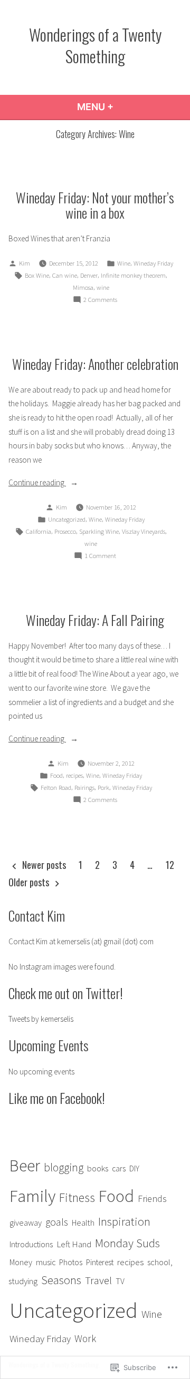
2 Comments (100, 300)
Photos (70, 1262)
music (45, 1262)
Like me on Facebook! (56, 1098)
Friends (152, 1198)
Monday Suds (127, 1243)
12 (170, 865)
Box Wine (37, 275)
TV (120, 1281)
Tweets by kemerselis (40, 1019)
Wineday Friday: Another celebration (95, 364)
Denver (89, 275)
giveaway (26, 1222)
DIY (134, 1168)
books (97, 1168)
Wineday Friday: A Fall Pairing (95, 620)
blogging (63, 1167)
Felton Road (56, 787)
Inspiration (124, 1221)
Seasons (61, 1280)
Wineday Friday (153, 263)
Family (32, 1196)
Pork (103, 787)
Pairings (84, 787)
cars (119, 1168)
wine (103, 287)
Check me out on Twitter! (65, 993)
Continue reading (37, 483)
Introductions (31, 1244)
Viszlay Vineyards (143, 531)
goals (56, 1222)
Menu (123, 106)
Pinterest (99, 1262)
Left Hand (73, 1244)
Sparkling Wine (99, 531)
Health (83, 1222)
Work (85, 1338)
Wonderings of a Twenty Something (95, 45)
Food (56, 775)
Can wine (64, 275)
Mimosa (83, 287)
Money (21, 1262)
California (38, 531)
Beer (25, 1165)
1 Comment (100, 556)
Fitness (77, 1198)
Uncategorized (67, 519)
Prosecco (65, 531)
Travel (98, 1280)
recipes (74, 775)
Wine (123, 263)
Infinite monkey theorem (133, 275)
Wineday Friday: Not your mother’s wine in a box (95, 204)
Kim (24, 263)
